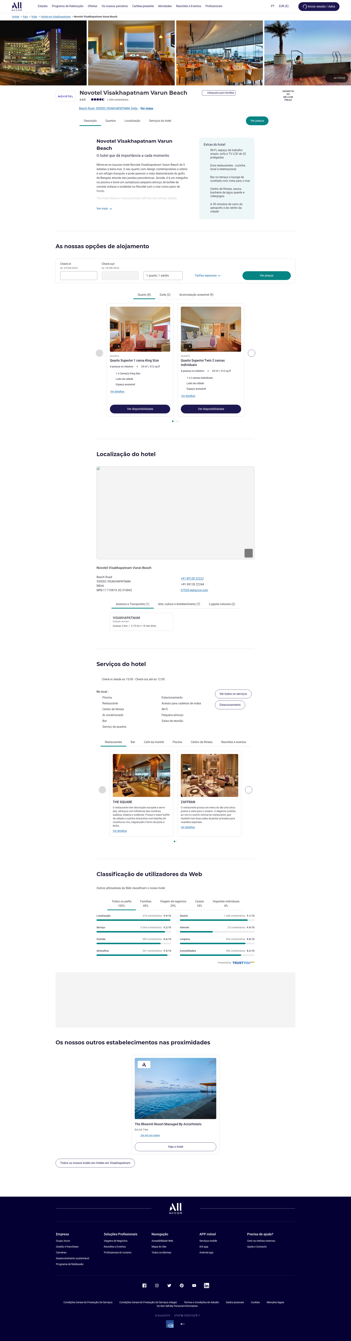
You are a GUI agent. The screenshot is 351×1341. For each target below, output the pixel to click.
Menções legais (275, 1302)
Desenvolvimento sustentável (72, 1258)
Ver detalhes (120, 830)
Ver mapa (146, 108)
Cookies (255, 1302)
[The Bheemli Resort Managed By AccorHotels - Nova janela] (175, 1088)
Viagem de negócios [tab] (173, 904)
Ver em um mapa (150, 1135)
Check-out (110, 265)
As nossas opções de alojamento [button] (102, 246)
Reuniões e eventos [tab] (233, 742)
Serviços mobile (208, 1240)
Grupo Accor (63, 1240)
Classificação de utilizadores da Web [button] (149, 874)
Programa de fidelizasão (70, 1264)
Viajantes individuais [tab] (226, 904)
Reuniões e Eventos (115, 1246)
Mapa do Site (159, 1246)
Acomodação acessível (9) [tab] (196, 294)
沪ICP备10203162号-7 (187, 1315)
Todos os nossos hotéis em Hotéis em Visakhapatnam (95, 1163)
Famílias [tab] (145, 904)
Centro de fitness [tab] (201, 742)
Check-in (69, 265)
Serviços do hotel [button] (121, 664)
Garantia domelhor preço (288, 95)
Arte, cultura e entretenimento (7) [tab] (179, 604)
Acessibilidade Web (162, 1240)
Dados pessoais (235, 1302)
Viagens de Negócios (115, 1240)
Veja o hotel (175, 1146)
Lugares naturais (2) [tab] (222, 604)
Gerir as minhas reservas (261, 1240)
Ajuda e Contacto (257, 1246)
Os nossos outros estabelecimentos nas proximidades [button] (133, 1042)
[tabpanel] (175, 363)
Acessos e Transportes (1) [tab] (132, 604)
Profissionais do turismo (117, 1252)
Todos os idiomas (161, 1252)
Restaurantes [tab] (113, 742)
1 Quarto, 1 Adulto (157, 275)
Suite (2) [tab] (165, 294)
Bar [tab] (133, 742)
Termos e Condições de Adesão (201, 1302)
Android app (206, 1252)
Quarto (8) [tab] (144, 294)
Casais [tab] (199, 904)
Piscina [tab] (177, 742)
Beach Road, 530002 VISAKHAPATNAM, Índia (108, 108)
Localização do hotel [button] (126, 454)
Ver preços (257, 120)
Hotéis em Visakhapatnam (56, 16)
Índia (34, 16)
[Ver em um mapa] (175, 513)
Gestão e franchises (67, 1246)
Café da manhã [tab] (154, 742)
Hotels (15, 16)
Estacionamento (230, 705)
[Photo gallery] (175, 52)
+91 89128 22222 (192, 578)
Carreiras (61, 1252)
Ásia (25, 16)
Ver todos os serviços (233, 694)
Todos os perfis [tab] (121, 904)
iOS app (203, 1246)
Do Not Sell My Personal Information (177, 1305)
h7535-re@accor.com (194, 590)
